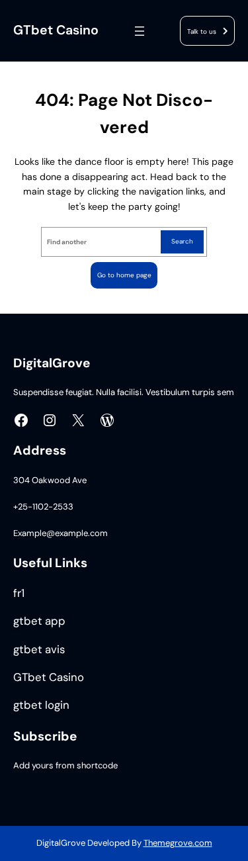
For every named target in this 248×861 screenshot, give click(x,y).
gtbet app (39, 621)
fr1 (18, 593)
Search (182, 241)
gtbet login (41, 705)
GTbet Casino (56, 30)
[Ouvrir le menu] (139, 31)
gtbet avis (39, 650)
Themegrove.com (178, 842)
